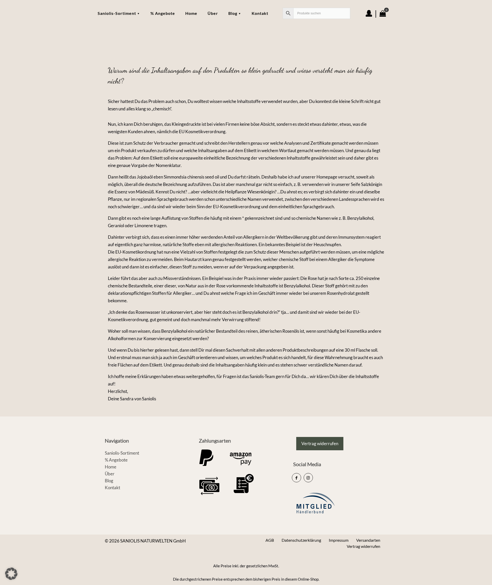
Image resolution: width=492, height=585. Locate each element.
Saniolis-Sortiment (122, 453)
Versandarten (368, 540)
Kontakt (112, 487)
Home (110, 466)
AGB (269, 540)
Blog (109, 480)
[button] (11, 573)
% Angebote (116, 460)
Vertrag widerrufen (363, 546)
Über (110, 473)
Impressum (338, 540)
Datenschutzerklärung (301, 540)
